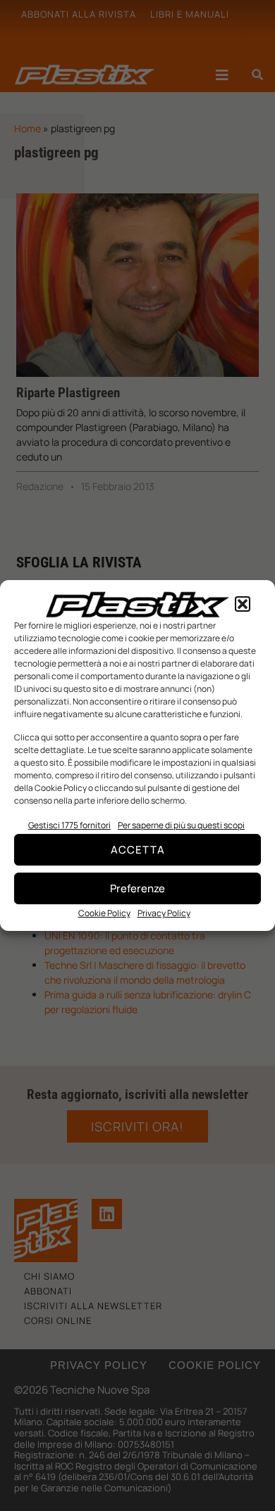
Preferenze (137, 888)
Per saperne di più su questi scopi (181, 825)
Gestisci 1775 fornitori (69, 825)
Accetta (138, 849)
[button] (243, 605)
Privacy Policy (164, 913)
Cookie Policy (104, 913)
